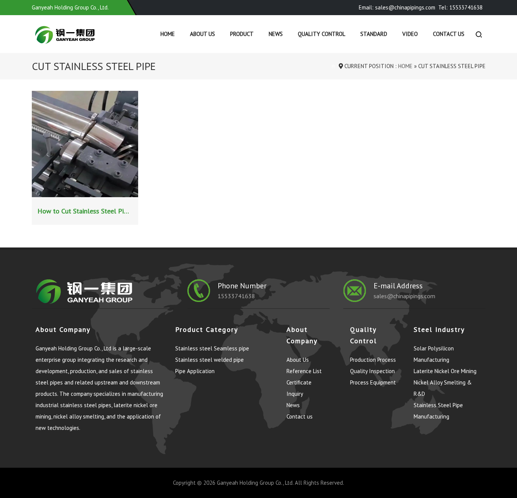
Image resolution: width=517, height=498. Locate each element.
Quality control (321, 33)
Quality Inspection (372, 371)
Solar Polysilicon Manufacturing (434, 354)
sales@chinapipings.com (404, 296)
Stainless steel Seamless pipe (212, 348)
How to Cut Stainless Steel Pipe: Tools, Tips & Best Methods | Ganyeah (85, 211)
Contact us (448, 33)
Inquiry (295, 393)
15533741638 (236, 296)
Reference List (304, 371)
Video (410, 33)
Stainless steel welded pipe (209, 359)
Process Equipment (373, 382)
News (276, 33)
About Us (202, 33)
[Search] (479, 34)
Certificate (299, 382)
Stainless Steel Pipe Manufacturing (438, 411)
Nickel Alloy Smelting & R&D (443, 388)
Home (167, 33)
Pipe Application (195, 371)
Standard (373, 33)
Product (242, 33)
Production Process (373, 359)
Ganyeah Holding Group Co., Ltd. (255, 482)
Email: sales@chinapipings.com (397, 7)
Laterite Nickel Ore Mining (445, 371)
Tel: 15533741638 (460, 7)
